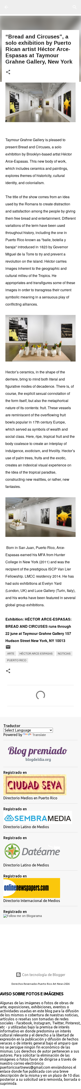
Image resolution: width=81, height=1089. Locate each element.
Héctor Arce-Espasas (36, 653)
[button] (8, 72)
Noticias (64, 653)
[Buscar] (74, 7)
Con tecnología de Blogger (43, 975)
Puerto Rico (16, 660)
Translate (39, 735)
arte (10, 653)
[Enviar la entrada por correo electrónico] (8, 648)
